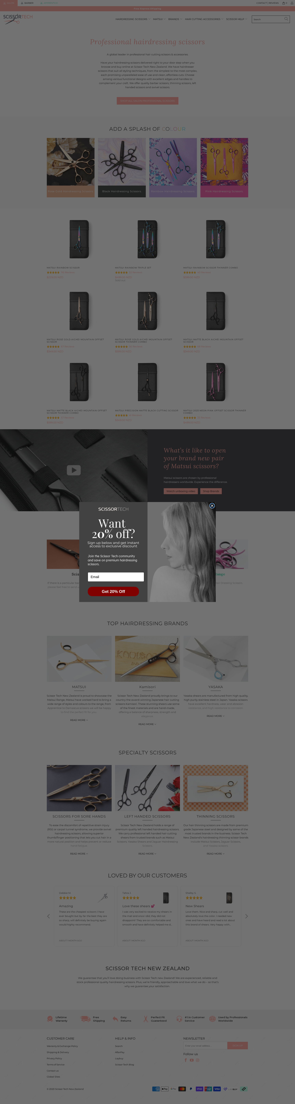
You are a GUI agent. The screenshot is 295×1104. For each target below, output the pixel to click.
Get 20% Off (113, 591)
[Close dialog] (212, 505)
